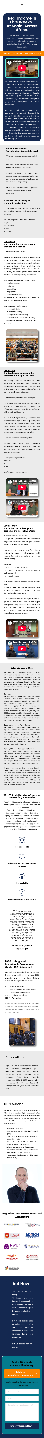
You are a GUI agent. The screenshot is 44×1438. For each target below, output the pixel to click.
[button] (22, 5)
